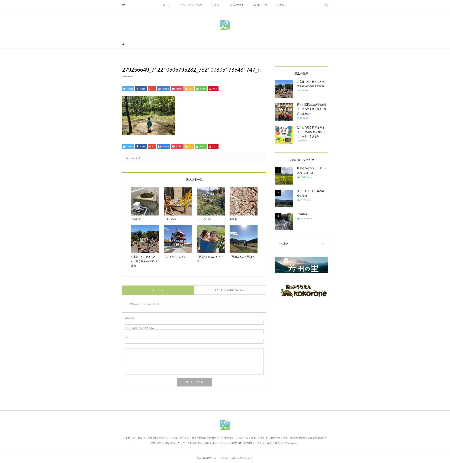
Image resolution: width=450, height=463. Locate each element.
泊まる (215, 5)
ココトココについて (191, 5)
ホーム (167, 5)
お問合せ (282, 5)
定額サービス (260, 5)
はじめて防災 (236, 5)
